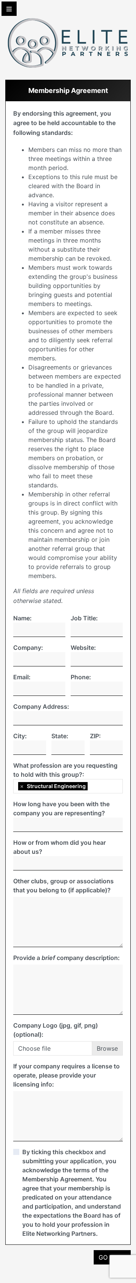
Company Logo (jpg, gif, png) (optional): (55, 1030)
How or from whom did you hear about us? (59, 847)
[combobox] (68, 786)
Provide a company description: (66, 957)
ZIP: (95, 736)
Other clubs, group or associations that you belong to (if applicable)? (63, 885)
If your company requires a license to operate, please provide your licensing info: (66, 1075)
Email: (22, 677)
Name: (22, 618)
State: (59, 736)
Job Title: (84, 618)
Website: (83, 647)
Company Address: (41, 706)
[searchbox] (91, 786)
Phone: (81, 677)
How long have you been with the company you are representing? (61, 808)
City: (20, 736)
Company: (28, 647)
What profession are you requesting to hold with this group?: (65, 770)
